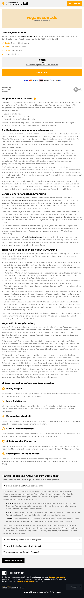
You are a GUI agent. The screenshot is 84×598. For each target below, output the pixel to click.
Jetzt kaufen (74, 3)
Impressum (6, 586)
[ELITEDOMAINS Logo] (34, 573)
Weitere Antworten (13, 561)
